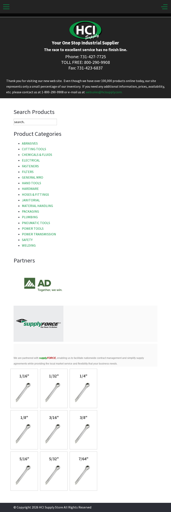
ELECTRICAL (31, 160)
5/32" (54, 458)
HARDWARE (30, 189)
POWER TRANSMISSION (39, 234)
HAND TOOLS (31, 183)
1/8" (24, 417)
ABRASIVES (30, 143)
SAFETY (27, 240)
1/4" (83, 375)
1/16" (24, 375)
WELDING (29, 245)
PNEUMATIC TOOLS (36, 223)
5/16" (24, 458)
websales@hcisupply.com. (104, 92)
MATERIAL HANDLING (37, 206)
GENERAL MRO (32, 177)
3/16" (54, 417)
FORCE (47, 358)
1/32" (54, 375)
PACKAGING (30, 211)
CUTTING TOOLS (34, 149)
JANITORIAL (31, 200)
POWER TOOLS (33, 228)
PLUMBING (30, 217)
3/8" (83, 417)
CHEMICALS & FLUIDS (37, 155)
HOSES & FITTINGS (35, 194)
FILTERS (28, 172)
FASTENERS (30, 166)
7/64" (83, 458)
